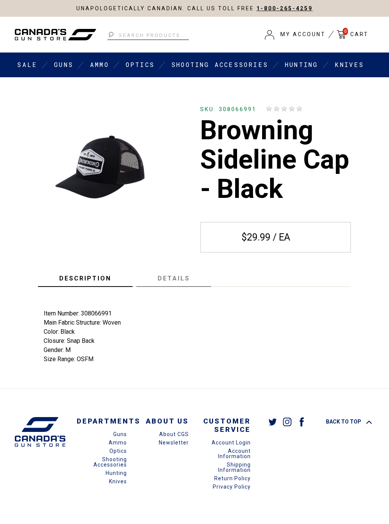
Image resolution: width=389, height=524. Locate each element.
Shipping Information (234, 467)
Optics (140, 64)
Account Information (234, 453)
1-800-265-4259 (284, 8)
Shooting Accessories (219, 64)
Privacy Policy (232, 487)
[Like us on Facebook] (301, 421)
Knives (349, 64)
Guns (63, 64)
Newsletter (174, 443)
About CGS (174, 434)
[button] (295, 35)
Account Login (231, 443)
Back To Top (344, 422)
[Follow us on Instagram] (287, 421)
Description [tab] (85, 278)
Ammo (99, 64)
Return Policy (232, 478)
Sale (27, 64)
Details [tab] (174, 278)
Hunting (301, 64)
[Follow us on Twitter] (272, 421)
